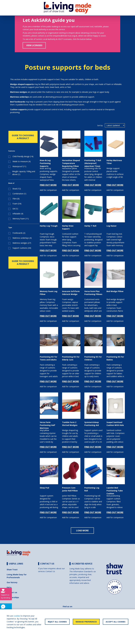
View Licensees (34, 45)
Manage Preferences (86, 621)
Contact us (12, 592)
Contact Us (50, 571)
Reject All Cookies (57, 621)
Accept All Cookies (115, 621)
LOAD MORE (82, 530)
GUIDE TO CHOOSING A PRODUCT (23, 137)
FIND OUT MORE (48, 185)
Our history (12, 582)
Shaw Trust (12, 569)
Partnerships (13, 597)
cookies (17, 616)
